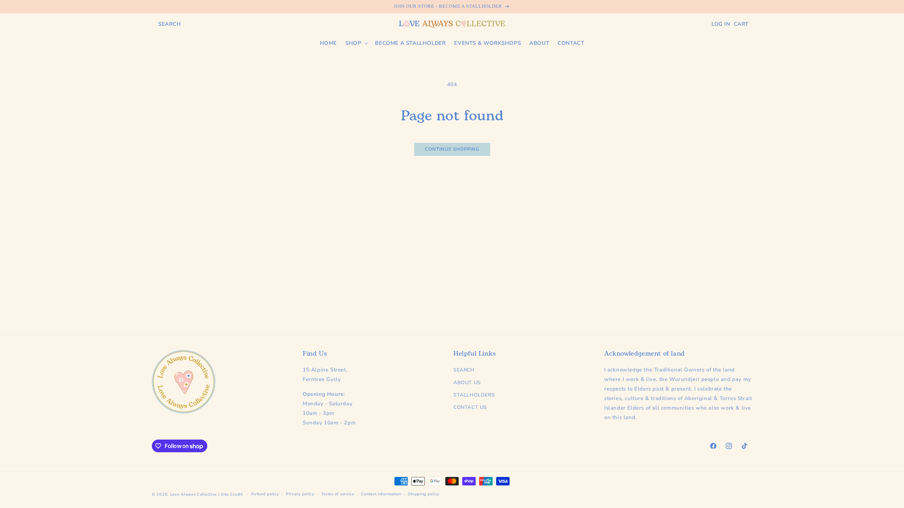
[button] (170, 24)
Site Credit (232, 494)
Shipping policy (424, 494)
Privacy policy (300, 494)
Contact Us (470, 407)
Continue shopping (452, 149)
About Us (467, 382)
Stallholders (474, 395)
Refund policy (265, 494)
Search (464, 370)
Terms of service (337, 494)
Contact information (381, 494)
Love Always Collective (193, 494)
